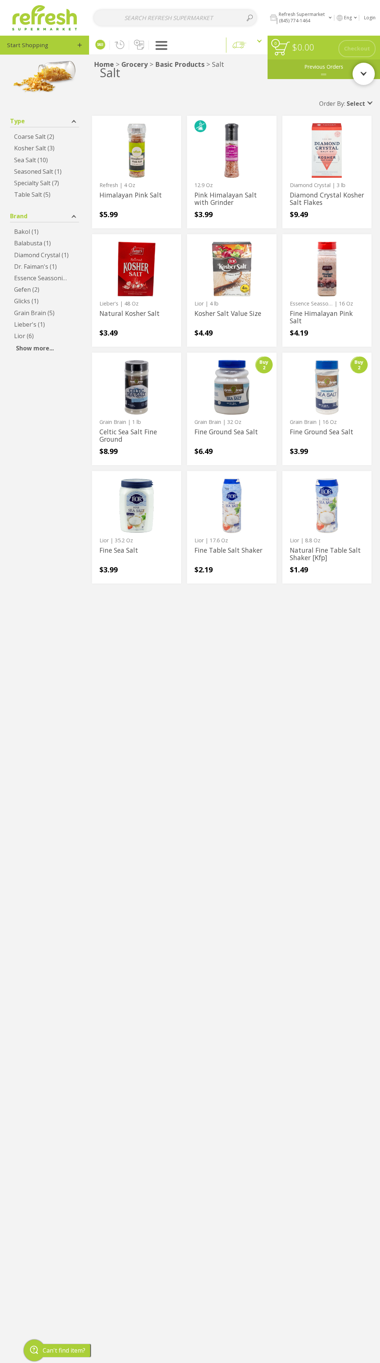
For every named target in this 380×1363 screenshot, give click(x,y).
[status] (282, 48)
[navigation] (44, 45)
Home (104, 64)
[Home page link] (44, 17)
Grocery (134, 64)
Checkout (357, 48)
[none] (136, 172)
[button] (301, 17)
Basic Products (180, 64)
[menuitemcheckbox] (44, 137)
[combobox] (175, 18)
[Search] (249, 18)
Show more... (35, 348)
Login (370, 17)
